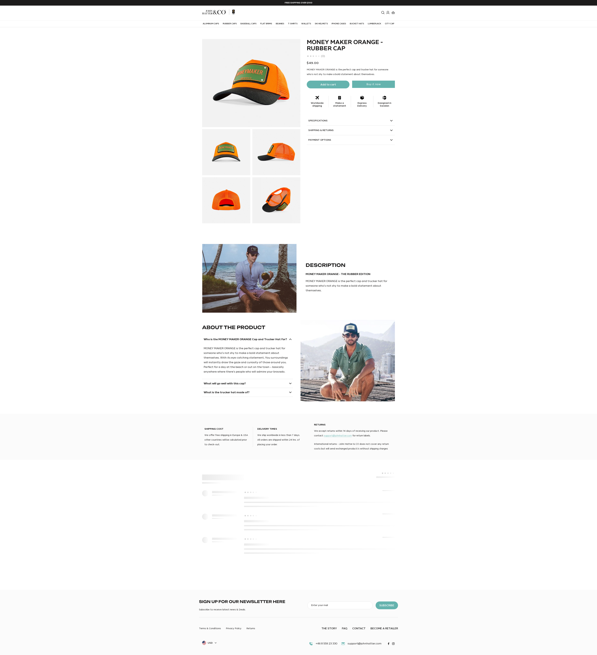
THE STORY (329, 628)
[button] (383, 12)
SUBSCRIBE (386, 605)
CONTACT (359, 628)
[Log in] (388, 12)
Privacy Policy (233, 628)
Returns (250, 628)
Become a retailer (384, 628)
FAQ (344, 628)
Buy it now (373, 84)
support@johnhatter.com (338, 435)
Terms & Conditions (210, 628)
